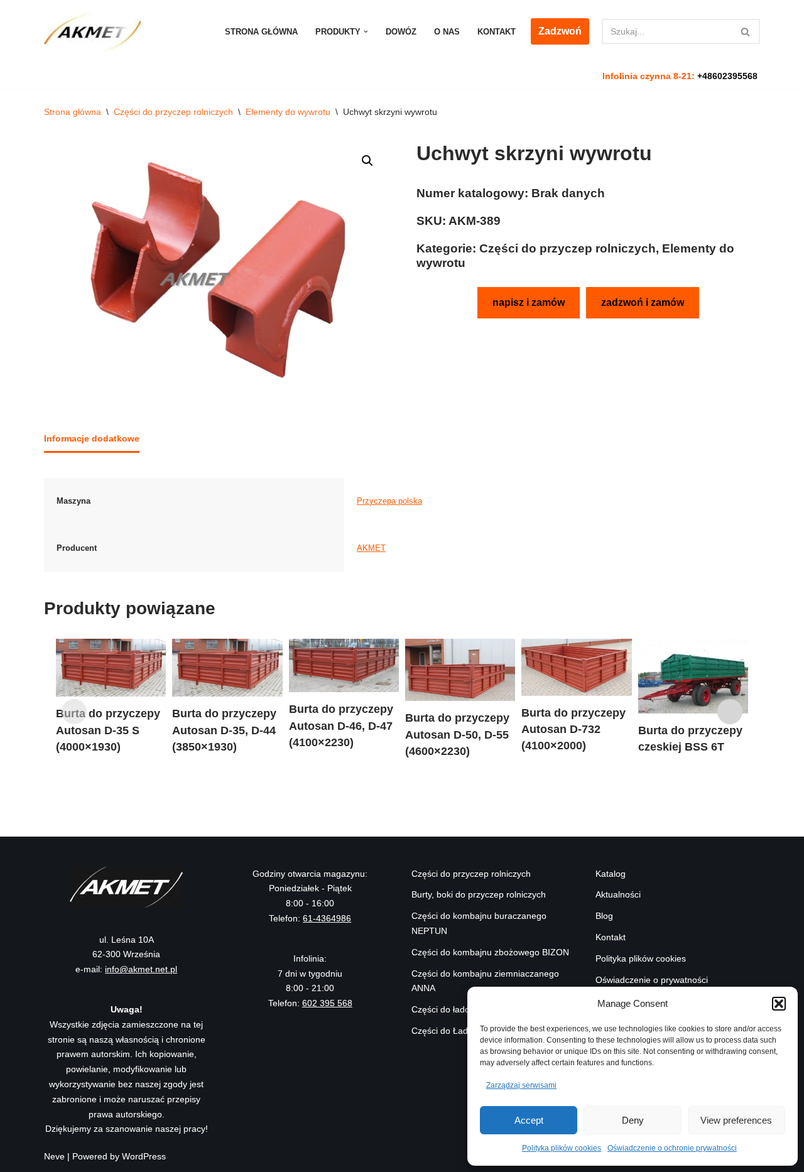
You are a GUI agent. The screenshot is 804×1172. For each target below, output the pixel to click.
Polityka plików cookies (561, 1148)
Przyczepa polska (389, 501)
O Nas (447, 31)
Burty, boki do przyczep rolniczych (478, 894)
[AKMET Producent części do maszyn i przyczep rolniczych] (97, 31)
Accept (528, 1120)
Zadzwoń (560, 31)
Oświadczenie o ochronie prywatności (672, 1148)
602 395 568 (327, 1003)
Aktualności (618, 894)
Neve (54, 1156)
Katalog (610, 874)
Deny (633, 1120)
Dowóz (401, 31)
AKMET (371, 548)
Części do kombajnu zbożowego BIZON (490, 952)
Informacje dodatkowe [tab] (91, 438)
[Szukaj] (746, 31)
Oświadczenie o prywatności (651, 980)
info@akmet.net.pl (141, 969)
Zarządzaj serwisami (521, 1085)
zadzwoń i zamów (642, 302)
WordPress (144, 1156)
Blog (604, 916)
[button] (779, 1003)
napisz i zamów (528, 302)
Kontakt (496, 31)
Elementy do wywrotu (288, 112)
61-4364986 (327, 918)
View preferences (736, 1120)
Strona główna (261, 31)
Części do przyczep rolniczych (173, 112)
